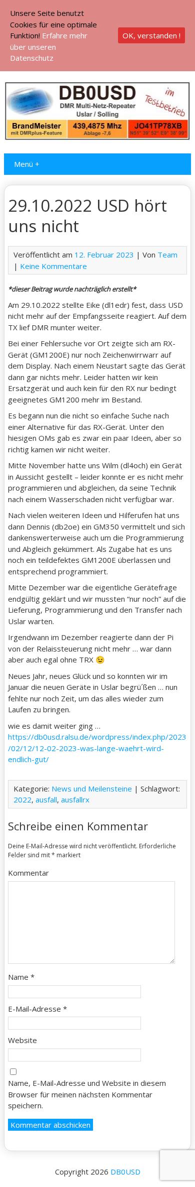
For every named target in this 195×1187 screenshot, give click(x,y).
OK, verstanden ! (151, 35)
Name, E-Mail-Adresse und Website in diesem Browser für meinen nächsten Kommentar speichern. (87, 1094)
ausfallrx (75, 799)
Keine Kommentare (53, 266)
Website (22, 1040)
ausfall (46, 799)
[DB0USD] (97, 138)
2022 (23, 799)
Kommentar (28, 873)
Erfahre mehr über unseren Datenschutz (49, 46)
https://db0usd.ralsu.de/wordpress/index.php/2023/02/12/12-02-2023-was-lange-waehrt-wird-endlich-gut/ (97, 748)
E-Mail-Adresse (37, 1009)
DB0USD (125, 1172)
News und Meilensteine (92, 788)
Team (168, 255)
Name (21, 977)
